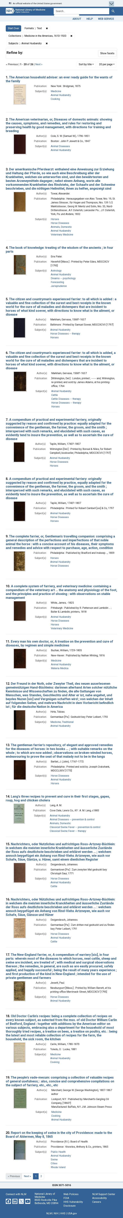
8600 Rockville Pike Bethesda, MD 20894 (46, 1201)
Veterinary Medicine (62, 234)
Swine (54, 1159)
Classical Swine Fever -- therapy (68, 831)
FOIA (66, 1198)
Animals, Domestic (61, 226)
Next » (38, 64)
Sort (85, 64)
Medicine (56, 91)
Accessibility (99, 1198)
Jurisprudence (59, 286)
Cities (54, 1163)
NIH (56, 1213)
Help (89, 18)
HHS (62, 1213)
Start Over (13, 28)
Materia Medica (59, 668)
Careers (96, 1201)
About (77, 18)
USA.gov (72, 1213)
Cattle (54, 395)
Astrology (56, 270)
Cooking (55, 98)
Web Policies (70, 1194)
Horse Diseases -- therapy (65, 333)
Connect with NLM (16, 1194)
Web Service (106, 18)
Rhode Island (58, 1167)
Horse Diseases (60, 223)
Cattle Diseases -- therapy (66, 398)
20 (106, 64)
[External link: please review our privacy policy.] (8, 1201)
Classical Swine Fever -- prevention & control (75, 827)
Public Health (58, 1151)
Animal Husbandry (61, 95)
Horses (55, 219)
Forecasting (57, 282)
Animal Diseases (60, 146)
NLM (49, 1213)
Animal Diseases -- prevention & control (72, 819)
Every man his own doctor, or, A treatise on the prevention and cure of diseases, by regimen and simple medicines (59, 643)
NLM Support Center (103, 1194)
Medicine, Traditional (62, 722)
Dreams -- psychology (63, 278)
